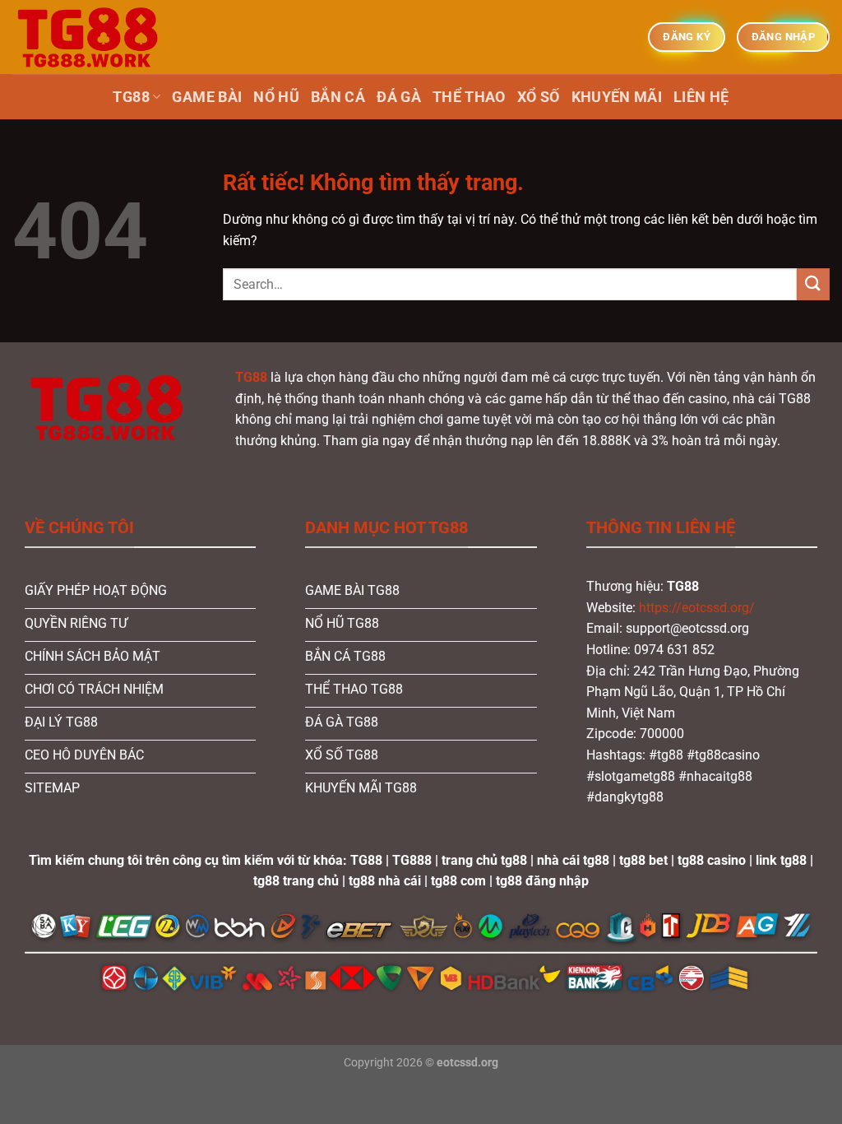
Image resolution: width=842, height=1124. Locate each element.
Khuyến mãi (617, 97)
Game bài (207, 97)
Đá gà (399, 97)
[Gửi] (813, 284)
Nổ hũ (276, 97)
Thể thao (469, 97)
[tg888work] (94, 37)
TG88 (131, 97)
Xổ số (538, 97)
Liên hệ (701, 97)
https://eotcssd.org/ (697, 607)
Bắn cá (338, 97)
